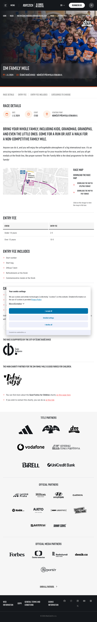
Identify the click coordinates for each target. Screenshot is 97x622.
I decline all (48, 325)
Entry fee (22, 94)
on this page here (63, 394)
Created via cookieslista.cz (17, 332)
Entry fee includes (39, 94)
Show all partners (47, 586)
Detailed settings (48, 318)
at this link (50, 400)
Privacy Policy (36, 299)
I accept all (48, 311)
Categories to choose (61, 94)
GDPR (20, 603)
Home (4, 15)
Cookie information (53, 603)
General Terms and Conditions (32, 603)
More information (15, 303)
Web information (8, 603)
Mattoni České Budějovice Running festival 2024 (32, 15)
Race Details (8, 94)
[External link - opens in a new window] (25, 429)
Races (12, 15)
